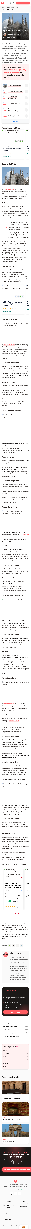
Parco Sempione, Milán (15, 1033)
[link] (13, 874)
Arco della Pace (14, 721)
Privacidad (8, 1219)
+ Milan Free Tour (15, 914)
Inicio (3, 7)
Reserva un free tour (23, 3)
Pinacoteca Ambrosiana (8, 1202)
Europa (8, 7)
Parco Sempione (8, 703)
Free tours (23, 1201)
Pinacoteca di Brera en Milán (15, 1036)
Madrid (15, 1050)
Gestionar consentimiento (23, 1227)
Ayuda (23, 1209)
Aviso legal (8, 1217)
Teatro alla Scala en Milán (8, 1206)
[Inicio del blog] (10, 3)
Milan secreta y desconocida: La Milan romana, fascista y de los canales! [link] (13, 886)
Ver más (15, 121)
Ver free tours (15, 1012)
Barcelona (15, 1053)
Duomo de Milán (8, 189)
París (15, 1066)
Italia (12, 7)
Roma (15, 1056)
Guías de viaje (23, 1206)
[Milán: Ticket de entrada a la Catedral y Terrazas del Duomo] (13, 144)
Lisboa (15, 1060)
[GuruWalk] (2, 3)
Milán (17, 7)
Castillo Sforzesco (9, 345)
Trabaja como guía (23, 1204)
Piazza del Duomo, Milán (15, 1026)
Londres (15, 1063)
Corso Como (15, 1029)
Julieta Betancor (15, 953)
